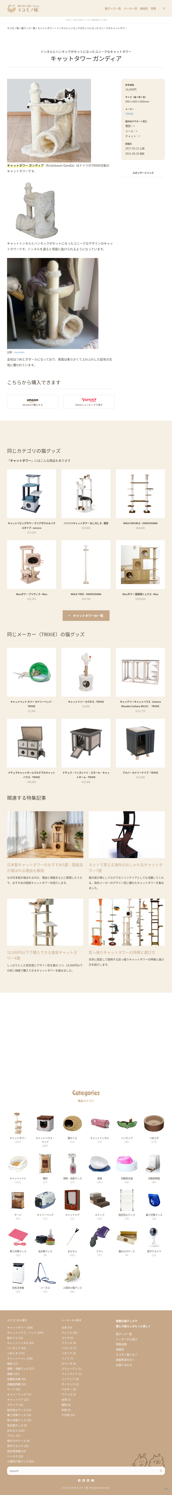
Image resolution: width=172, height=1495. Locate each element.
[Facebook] (79, 1480)
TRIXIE (129, 114)
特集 (153, 8)
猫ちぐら (12, 1338)
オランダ (66, 1363)
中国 (64, 1410)
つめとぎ (12, 1353)
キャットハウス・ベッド (22, 1333)
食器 (9, 1374)
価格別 (144, 8)
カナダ (65, 1338)
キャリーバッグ (16, 1394)
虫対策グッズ (15, 1425)
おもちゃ (12, 1430)
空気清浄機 (13, 1451)
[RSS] (88, 1480)
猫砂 (9, 1363)
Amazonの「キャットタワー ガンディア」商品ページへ (32, 401)
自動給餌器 (13, 1384)
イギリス (66, 1348)
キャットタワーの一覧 (88, 615)
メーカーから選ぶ (126, 1339)
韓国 (64, 1405)
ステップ (12, 1405)
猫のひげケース (16, 1441)
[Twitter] (83, 1480)
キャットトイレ (16, 1358)
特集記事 (121, 1344)
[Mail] (92, 1480)
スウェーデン (69, 1369)
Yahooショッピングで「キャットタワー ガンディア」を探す (89, 401)
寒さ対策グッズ (16, 1420)
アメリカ (66, 1333)
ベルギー (66, 1389)
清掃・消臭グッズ (18, 1369)
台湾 (64, 1399)
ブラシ (11, 1436)
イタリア (66, 1353)
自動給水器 (13, 1379)
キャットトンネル (18, 1343)
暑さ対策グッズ (16, 1415)
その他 (65, 1415)
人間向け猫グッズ (18, 1461)
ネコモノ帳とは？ (126, 1354)
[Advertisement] (143, 201)
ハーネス (12, 1456)
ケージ (11, 1389)
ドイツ (65, 1358)
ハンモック (13, 1348)
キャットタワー (16, 1327)
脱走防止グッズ (16, 1410)
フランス (66, 1343)
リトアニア (68, 1379)
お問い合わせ (124, 1365)
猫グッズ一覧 (113, 8)
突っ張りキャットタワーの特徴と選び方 (122, 952)
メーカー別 (130, 8)
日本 (64, 1327)
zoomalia (19, 352)
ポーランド (68, 1384)
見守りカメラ (15, 1446)
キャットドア (15, 1399)
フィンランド (69, 1374)
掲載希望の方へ (125, 1360)
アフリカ (66, 1394)
